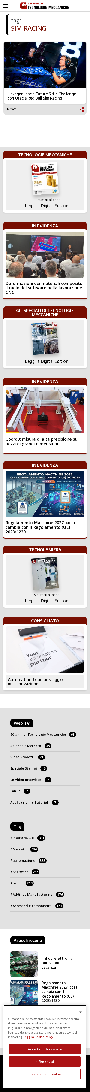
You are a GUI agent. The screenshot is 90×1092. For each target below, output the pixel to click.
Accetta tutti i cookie (45, 1049)
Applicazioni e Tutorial (33, 802)
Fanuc (19, 791)
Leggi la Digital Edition (46, 205)
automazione (29, 860)
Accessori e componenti (37, 906)
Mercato (25, 849)
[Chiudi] (80, 1012)
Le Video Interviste (29, 779)
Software (25, 872)
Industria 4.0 (28, 838)
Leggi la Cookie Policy (38, 1037)
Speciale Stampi (28, 768)
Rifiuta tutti (45, 1061)
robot (23, 883)
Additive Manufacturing (38, 894)
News (12, 109)
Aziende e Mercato (30, 746)
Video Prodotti (26, 757)
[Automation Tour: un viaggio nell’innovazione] (45, 649)
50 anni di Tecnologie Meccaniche (42, 734)
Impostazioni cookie (45, 1074)
